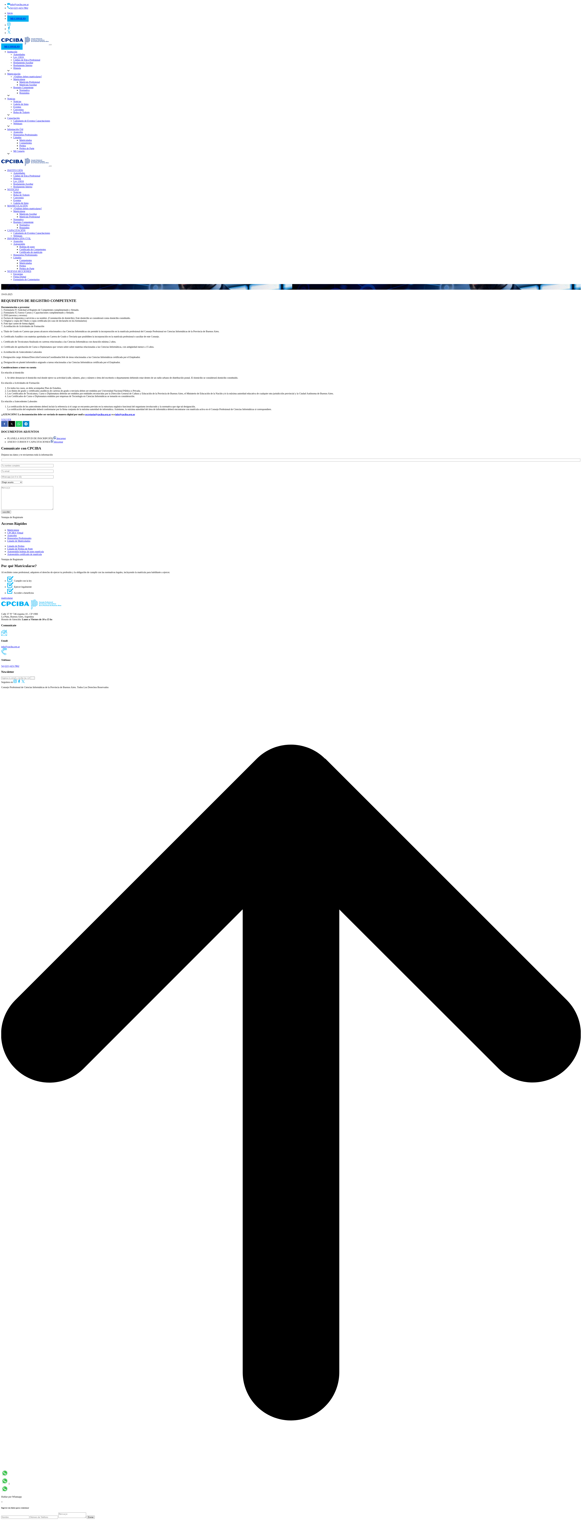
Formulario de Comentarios (26, 279)
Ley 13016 (18, 57)
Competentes (25, 143)
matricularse (7, 598)
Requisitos (24, 93)
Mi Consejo (19, 151)
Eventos (17, 107)
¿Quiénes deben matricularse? (27, 76)
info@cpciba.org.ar (19, 4)
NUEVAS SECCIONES (19, 271)
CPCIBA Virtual (15, 532)
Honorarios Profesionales (25, 134)
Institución (12, 51)
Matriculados (25, 140)
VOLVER (6, 419)
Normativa (24, 90)
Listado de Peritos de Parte (20, 549)
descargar (61, 438)
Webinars (17, 123)
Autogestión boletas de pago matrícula (25, 551)
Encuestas (18, 274)
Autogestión (19, 244)
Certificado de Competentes (32, 249)
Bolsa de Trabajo (21, 112)
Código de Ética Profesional (26, 60)
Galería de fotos (20, 104)
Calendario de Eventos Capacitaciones (31, 121)
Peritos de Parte (26, 148)
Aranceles (18, 132)
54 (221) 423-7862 (19, 8)
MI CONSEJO (18, 18)
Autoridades (19, 54)
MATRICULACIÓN (17, 206)
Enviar (91, 1517)
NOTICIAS (13, 189)
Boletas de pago (27, 246)
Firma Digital (19, 276)
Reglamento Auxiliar (23, 62)
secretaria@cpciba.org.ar (98, 414)
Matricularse (19, 79)
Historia (17, 68)
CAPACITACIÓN (16, 230)
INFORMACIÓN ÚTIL (19, 238)
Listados (17, 137)
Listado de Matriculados (18, 541)
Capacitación (13, 118)
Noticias (11, 98)
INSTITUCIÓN (15, 170)
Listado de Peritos (15, 546)
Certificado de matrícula (30, 252)
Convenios (18, 109)
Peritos (22, 145)
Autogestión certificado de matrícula (24, 554)
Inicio (10, 13)
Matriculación (13, 74)
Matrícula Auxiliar (28, 84)
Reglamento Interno (22, 65)
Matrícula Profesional (29, 82)
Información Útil (15, 129)
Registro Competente (23, 87)
